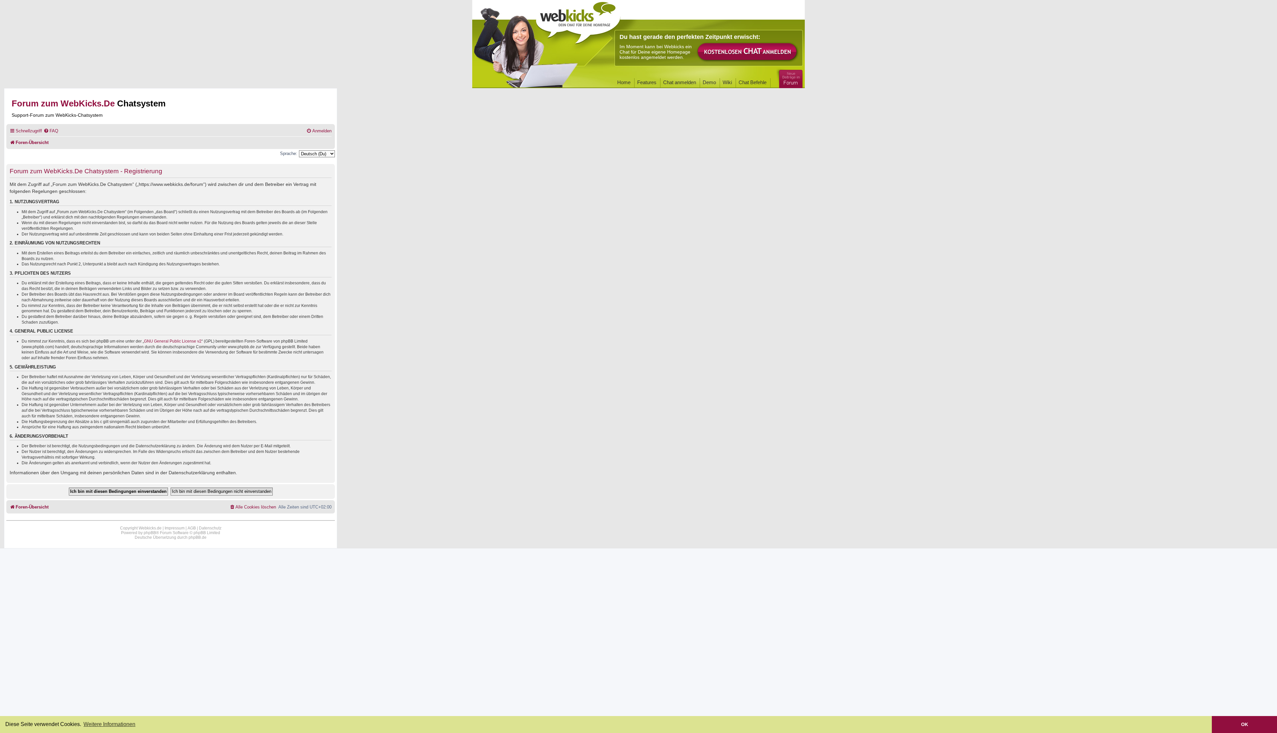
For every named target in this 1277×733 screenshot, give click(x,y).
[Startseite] (578, 20)
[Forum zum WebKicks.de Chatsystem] (789, 77)
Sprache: (288, 153)
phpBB (150, 532)
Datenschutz (210, 528)
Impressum (175, 528)
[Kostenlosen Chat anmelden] (747, 52)
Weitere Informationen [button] (109, 724)
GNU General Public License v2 (173, 341)
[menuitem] (51, 131)
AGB (192, 528)
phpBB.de (198, 537)
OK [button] (1244, 724)
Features (646, 82)
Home (624, 82)
